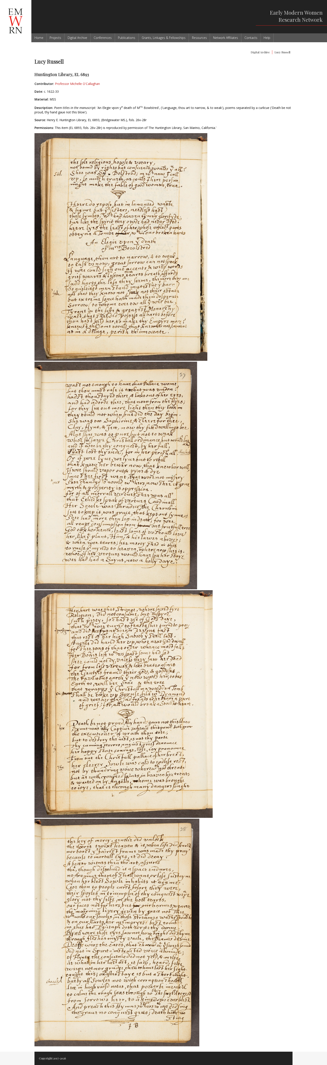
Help (267, 38)
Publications (126, 38)
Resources (199, 38)
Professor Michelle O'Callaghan (77, 84)
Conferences (103, 38)
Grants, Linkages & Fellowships (164, 38)
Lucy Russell (282, 52)
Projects (55, 38)
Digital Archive (77, 38)
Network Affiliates (225, 38)
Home (38, 38)
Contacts (250, 38)
